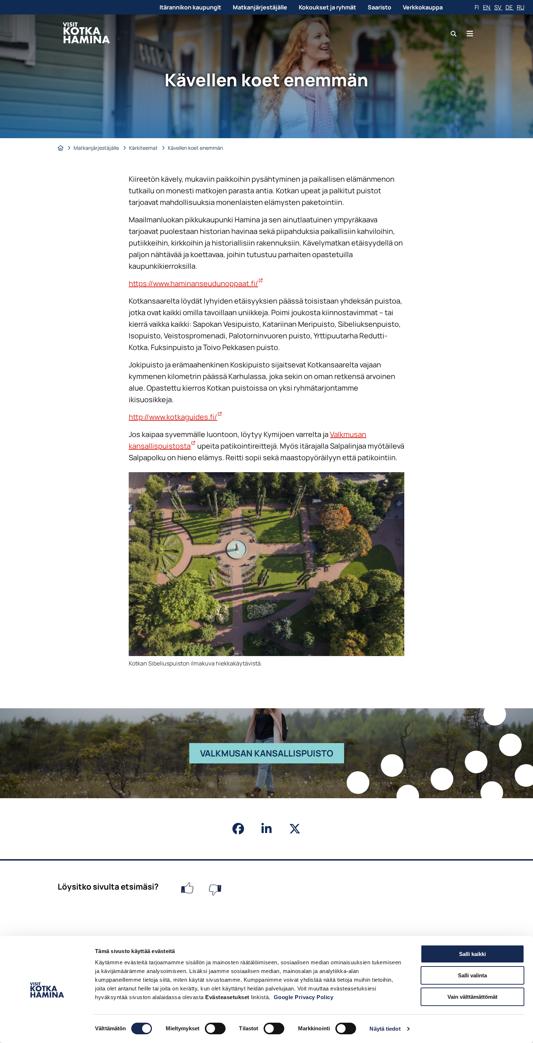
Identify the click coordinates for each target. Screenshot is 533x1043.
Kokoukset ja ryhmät (327, 7)
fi (477, 7)
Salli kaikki (472, 954)
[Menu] (469, 33)
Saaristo (379, 7)
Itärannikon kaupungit (190, 7)
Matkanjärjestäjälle (260, 7)
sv (498, 7)
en (487, 7)
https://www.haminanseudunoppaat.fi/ (196, 283)
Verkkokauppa (423, 7)
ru (520, 7)
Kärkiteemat (144, 147)
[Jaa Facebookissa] (238, 829)
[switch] (215, 1028)
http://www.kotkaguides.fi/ (175, 417)
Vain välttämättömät (472, 997)
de (509, 7)
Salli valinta (472, 975)
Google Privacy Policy (304, 997)
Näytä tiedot (384, 1029)
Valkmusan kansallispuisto (272, 755)
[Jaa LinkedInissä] (266, 829)
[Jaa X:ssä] (295, 829)
